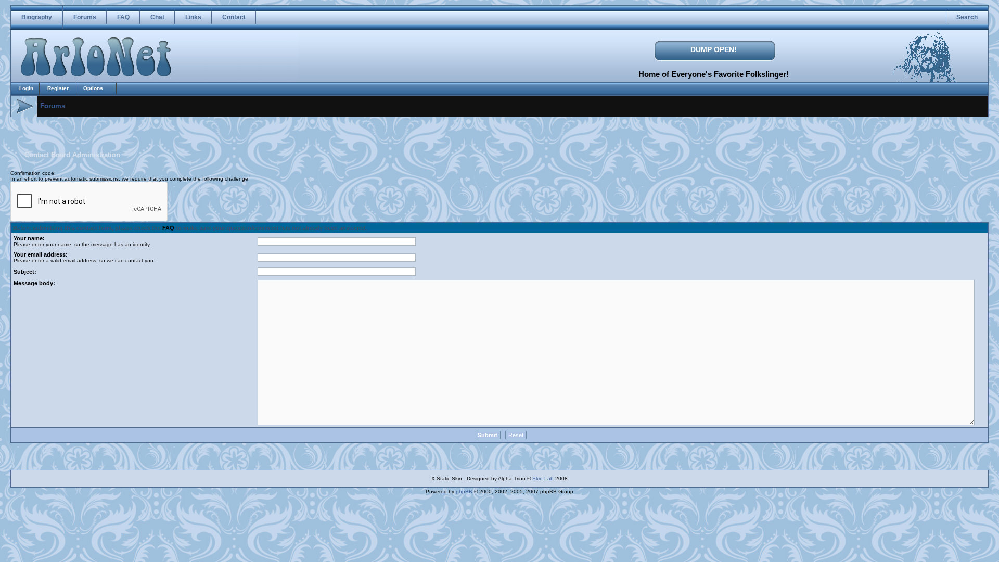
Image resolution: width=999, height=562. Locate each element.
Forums (84, 17)
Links (193, 17)
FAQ (123, 17)
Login (26, 88)
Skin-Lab (543, 478)
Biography (36, 17)
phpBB (464, 491)
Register (58, 88)
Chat (157, 17)
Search (967, 17)
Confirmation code (32, 173)
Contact (234, 17)
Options (93, 88)
